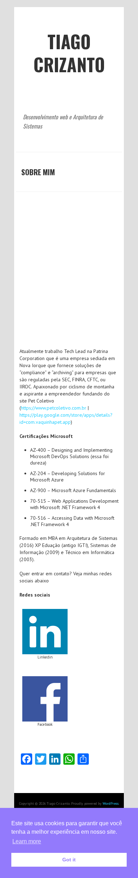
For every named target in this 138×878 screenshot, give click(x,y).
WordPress (111, 803)
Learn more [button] (26, 841)
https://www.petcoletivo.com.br (54, 408)
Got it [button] (69, 859)
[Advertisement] (69, 275)
